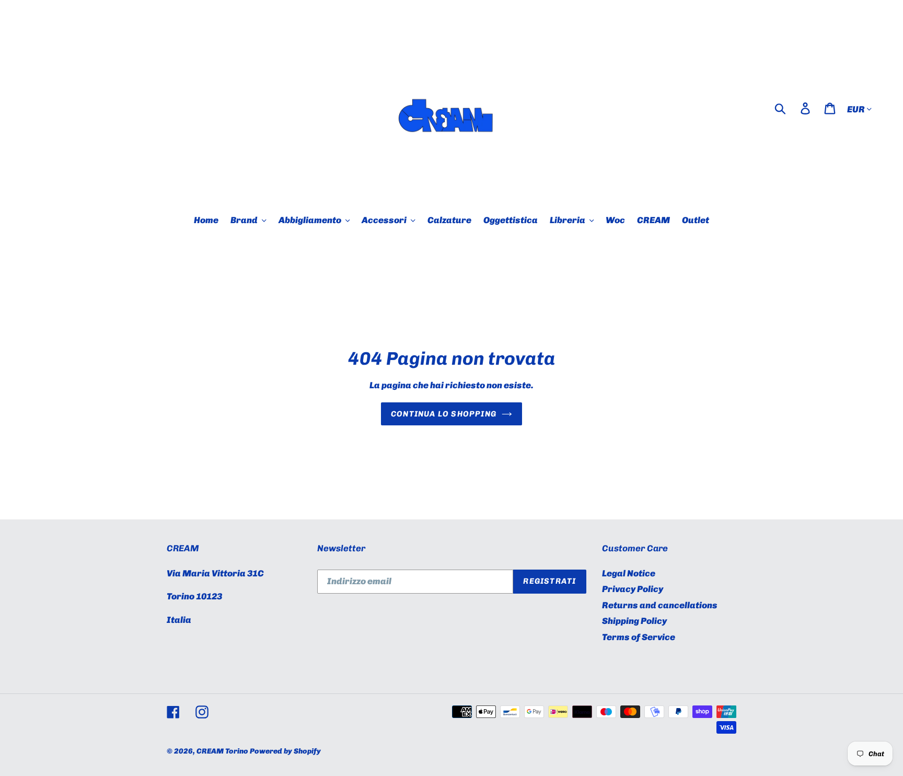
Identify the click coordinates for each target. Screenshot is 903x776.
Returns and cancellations (659, 605)
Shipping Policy (634, 621)
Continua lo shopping (443, 414)
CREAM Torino (222, 751)
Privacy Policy (632, 589)
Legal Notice (628, 573)
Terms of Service (638, 637)
